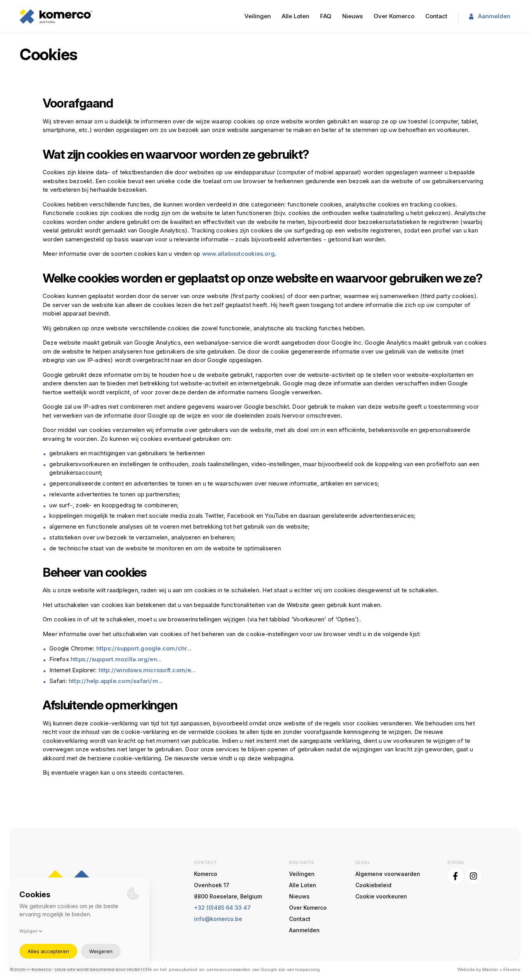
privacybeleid (183, 969)
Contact (436, 16)
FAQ (325, 16)
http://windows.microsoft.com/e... (147, 670)
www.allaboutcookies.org (238, 253)
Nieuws (352, 16)
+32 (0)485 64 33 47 (222, 907)
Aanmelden (494, 16)
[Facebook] (455, 876)
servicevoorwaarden (228, 969)
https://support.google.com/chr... (144, 648)
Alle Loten (295, 16)
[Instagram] (474, 876)
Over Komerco (394, 16)
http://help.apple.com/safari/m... (116, 681)
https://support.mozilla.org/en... (116, 659)
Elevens (511, 969)
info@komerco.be (218, 919)
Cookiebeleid (373, 885)
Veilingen (257, 16)
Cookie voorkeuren (381, 896)
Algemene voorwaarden (387, 873)
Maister (490, 969)
